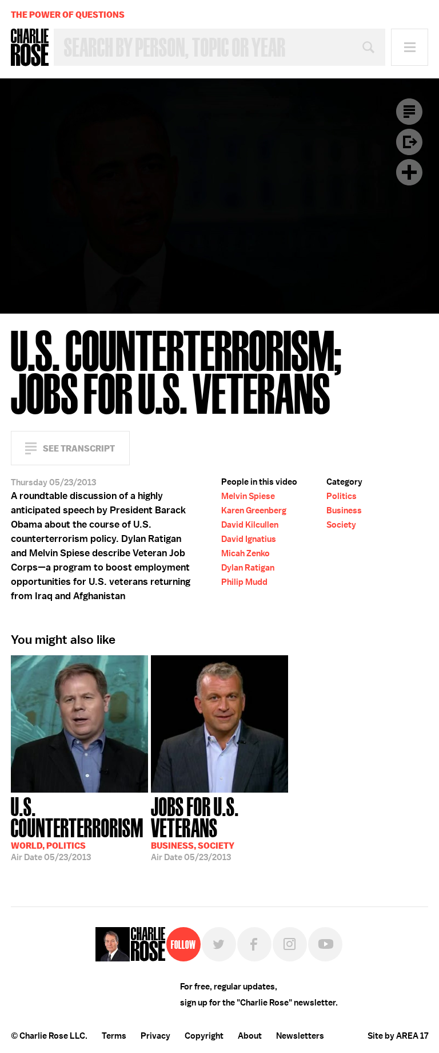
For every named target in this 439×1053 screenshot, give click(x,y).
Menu (409, 47)
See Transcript (79, 448)
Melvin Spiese (248, 496)
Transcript (409, 111)
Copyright (204, 1036)
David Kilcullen (249, 525)
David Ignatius (248, 539)
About (250, 1036)
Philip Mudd (244, 582)
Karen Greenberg (253, 510)
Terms (114, 1036)
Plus (409, 172)
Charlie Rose (30, 47)
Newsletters (300, 1036)
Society (341, 525)
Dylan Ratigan (247, 567)
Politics (341, 496)
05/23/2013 (77, 828)
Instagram (290, 944)
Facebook (254, 944)
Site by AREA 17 (398, 1036)
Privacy (155, 1036)
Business (344, 510)
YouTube (325, 944)
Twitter (219, 944)
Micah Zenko (245, 553)
